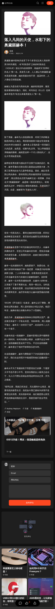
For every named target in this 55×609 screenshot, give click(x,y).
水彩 (8, 412)
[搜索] (38, 3)
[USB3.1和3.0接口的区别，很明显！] (14, 586)
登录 (50, 3)
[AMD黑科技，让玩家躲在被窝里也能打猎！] (40, 586)
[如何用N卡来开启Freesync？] (40, 557)
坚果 (11, 51)
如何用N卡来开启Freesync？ (37, 570)
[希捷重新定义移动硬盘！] (14, 557)
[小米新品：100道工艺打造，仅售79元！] (27, 426)
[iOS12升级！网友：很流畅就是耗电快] (27, 445)
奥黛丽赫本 (9, 247)
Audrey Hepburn (13, 408)
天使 (42, 186)
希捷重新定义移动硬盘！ (13, 570)
